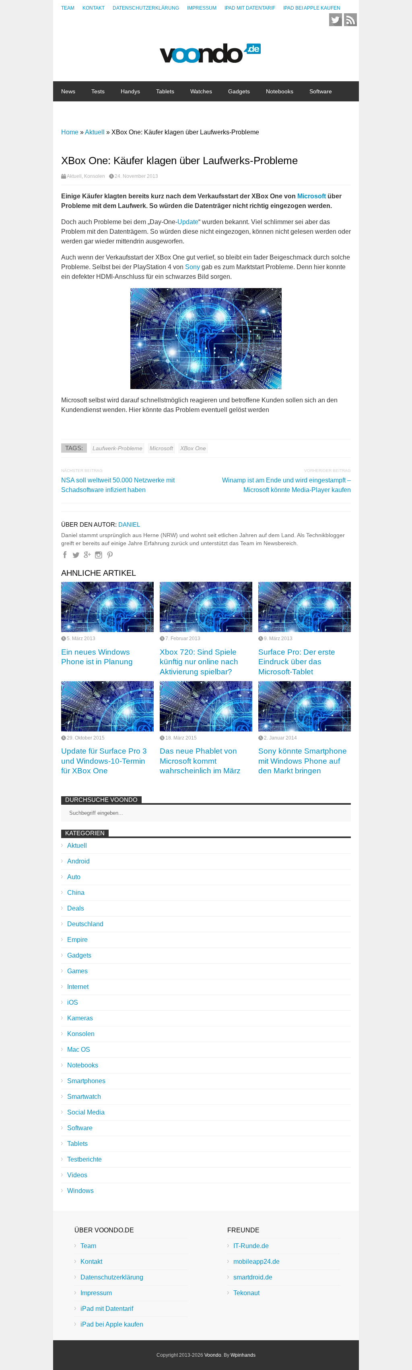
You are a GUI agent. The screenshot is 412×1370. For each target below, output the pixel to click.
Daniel (129, 524)
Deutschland (85, 924)
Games (77, 971)
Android (78, 861)
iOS (72, 1002)
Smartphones (86, 1080)
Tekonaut (246, 1293)
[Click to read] (107, 607)
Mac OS (78, 1049)
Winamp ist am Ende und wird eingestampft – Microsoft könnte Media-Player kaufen (286, 485)
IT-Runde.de (251, 1245)
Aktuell (74, 176)
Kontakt (93, 8)
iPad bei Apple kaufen (311, 8)
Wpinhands (243, 1355)
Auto (73, 877)
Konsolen (94, 176)
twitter (335, 19)
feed (350, 19)
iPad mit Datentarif (250, 8)
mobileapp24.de (256, 1261)
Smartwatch (84, 1096)
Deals (75, 908)
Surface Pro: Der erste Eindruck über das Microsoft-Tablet (296, 662)
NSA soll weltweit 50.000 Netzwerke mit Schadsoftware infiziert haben (118, 485)
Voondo (212, 1355)
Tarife (135, 111)
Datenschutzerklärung (146, 8)
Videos (77, 1175)
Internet (71, 111)
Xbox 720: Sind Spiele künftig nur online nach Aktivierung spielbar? (199, 662)
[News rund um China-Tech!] (210, 58)
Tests (98, 91)
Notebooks (279, 91)
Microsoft (311, 196)
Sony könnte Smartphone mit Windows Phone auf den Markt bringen (302, 761)
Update (187, 221)
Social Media (86, 1112)
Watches (201, 91)
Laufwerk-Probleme (117, 448)
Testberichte (84, 1159)
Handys (130, 91)
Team (67, 8)
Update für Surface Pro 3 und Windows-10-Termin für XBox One (104, 761)
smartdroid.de (252, 1277)
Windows (80, 1190)
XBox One (193, 448)
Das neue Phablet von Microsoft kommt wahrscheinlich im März (200, 761)
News (68, 91)
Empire (77, 939)
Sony (192, 267)
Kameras (80, 1018)
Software (320, 91)
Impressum (201, 8)
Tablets (165, 91)
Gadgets (239, 91)
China (104, 111)
